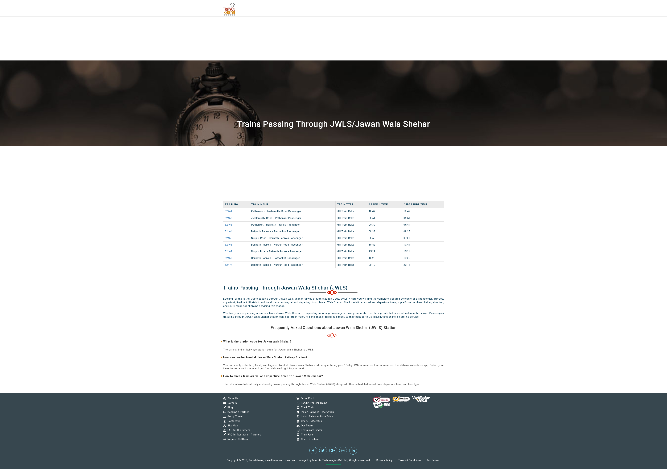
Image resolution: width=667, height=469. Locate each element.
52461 (228, 211)
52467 (228, 251)
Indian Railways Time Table (316, 416)
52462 (228, 218)
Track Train (306, 407)
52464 (228, 231)
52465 (228, 238)
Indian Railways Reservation (316, 412)
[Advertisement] (104, 24)
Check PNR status (310, 421)
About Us (232, 398)
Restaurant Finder (310, 430)
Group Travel (234, 416)
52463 (228, 224)
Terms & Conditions (409, 460)
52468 (228, 258)
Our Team (306, 425)
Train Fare (306, 434)
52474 (228, 264)
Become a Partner (237, 412)
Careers (231, 403)
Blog (229, 407)
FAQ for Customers (238, 430)
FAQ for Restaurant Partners (243, 434)
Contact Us (233, 421)
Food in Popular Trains (313, 403)
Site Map (232, 425)
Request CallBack (237, 439)
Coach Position (309, 439)
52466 (228, 244)
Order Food (306, 398)
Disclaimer (433, 460)
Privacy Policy (384, 460)
